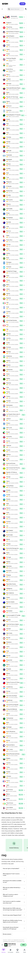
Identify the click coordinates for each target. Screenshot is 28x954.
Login (22, 3)
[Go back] (2, 9)
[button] (14, 868)
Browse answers (7, 934)
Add (23, 945)
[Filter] (26, 9)
